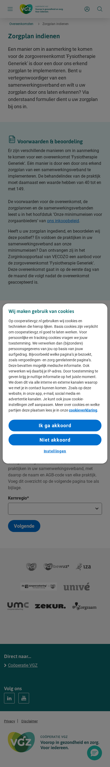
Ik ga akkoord (55, 425)
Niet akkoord (55, 439)
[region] (55, 383)
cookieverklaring (83, 410)
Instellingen (55, 451)
